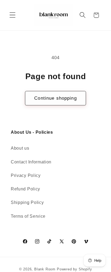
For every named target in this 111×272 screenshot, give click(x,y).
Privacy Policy (26, 175)
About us (20, 148)
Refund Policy (25, 188)
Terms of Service (28, 216)
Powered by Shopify (74, 269)
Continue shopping (55, 98)
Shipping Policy (27, 202)
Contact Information (31, 161)
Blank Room (45, 269)
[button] (12, 15)
